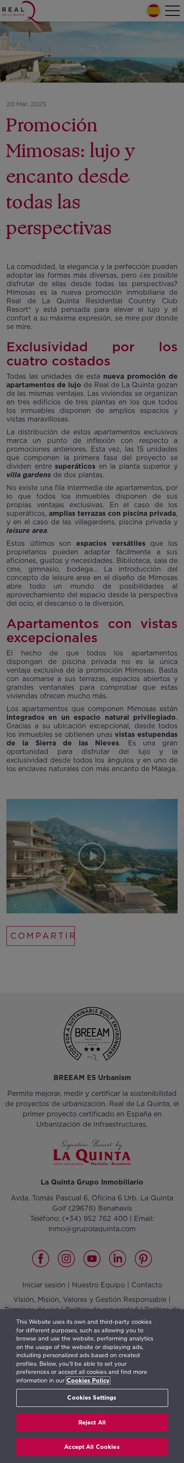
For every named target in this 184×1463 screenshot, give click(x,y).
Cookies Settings (91, 1397)
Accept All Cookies (91, 1447)
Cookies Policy (88, 1380)
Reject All (92, 1422)
